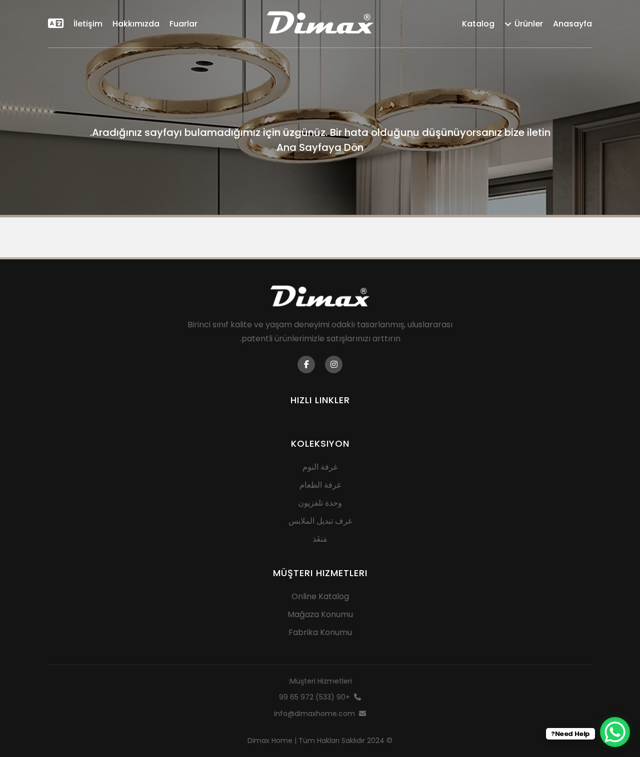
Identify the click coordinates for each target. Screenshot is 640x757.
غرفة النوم (320, 467)
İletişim (88, 23)
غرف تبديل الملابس (320, 521)
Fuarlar (184, 23)
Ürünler (528, 23)
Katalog (478, 23)
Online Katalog (320, 596)
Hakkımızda (136, 23)
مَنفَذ (320, 539)
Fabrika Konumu (320, 632)
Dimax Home (270, 741)
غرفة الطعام (320, 485)
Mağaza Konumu (320, 614)
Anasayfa (572, 23)
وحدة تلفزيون (320, 503)
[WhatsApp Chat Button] (615, 732)
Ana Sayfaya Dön (320, 147)
